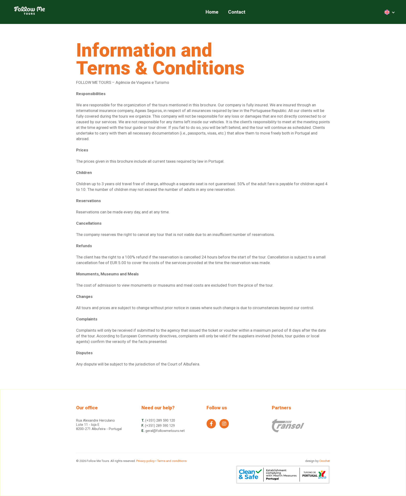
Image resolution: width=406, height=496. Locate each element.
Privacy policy (145, 461)
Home (212, 12)
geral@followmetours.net (165, 431)
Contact (236, 12)
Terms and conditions (172, 461)
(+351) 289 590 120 (160, 420)
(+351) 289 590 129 (160, 425)
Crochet (324, 461)
